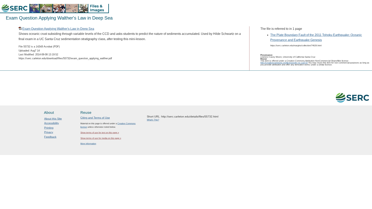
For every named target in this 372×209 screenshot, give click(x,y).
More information (88, 143)
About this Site (53, 118)
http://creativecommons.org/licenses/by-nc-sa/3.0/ (284, 63)
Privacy (48, 132)
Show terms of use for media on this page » (100, 138)
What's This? (153, 120)
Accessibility (51, 123)
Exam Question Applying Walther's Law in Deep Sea (58, 28)
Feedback (50, 136)
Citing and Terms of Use (95, 117)
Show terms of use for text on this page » (99, 132)
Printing (48, 127)
